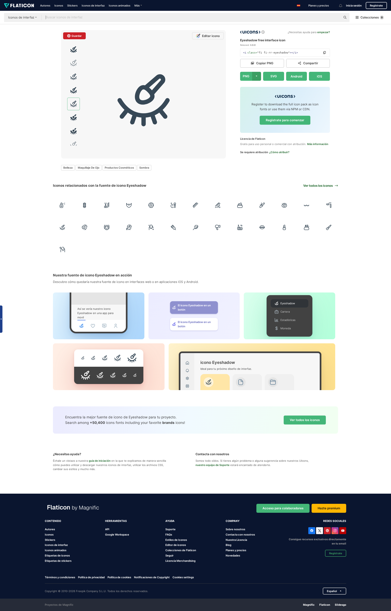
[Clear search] (336, 17)
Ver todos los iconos (305, 420)
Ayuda (170, 521)
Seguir (169, 555)
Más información (317, 144)
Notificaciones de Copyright (152, 577)
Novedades (233, 555)
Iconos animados (119, 5)
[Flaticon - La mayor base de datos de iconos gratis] (19, 5)
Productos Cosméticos (119, 167)
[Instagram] (335, 530)
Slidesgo (340, 604)
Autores (45, 5)
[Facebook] (311, 530)
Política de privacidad (91, 577)
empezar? (323, 32)
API (107, 529)
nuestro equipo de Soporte (213, 465)
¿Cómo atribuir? (279, 152)
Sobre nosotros (235, 529)
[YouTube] (342, 530)
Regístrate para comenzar (285, 120)
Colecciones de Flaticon (180, 550)
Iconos (58, 5)
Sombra (144, 167)
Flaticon (324, 604)
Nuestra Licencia (236, 539)
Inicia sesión (354, 5)
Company (232, 521)
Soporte (170, 529)
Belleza (67, 167)
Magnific (309, 604)
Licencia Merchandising (180, 560)
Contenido (53, 521)
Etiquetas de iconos (57, 555)
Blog (228, 545)
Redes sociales (334, 521)
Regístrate (376, 5)
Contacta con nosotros (240, 534)
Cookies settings (183, 577)
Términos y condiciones (60, 577)
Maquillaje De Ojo (88, 167)
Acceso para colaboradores (282, 508)
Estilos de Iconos (176, 539)
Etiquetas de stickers (58, 560)
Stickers (72, 5)
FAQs (168, 534)
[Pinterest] (327, 530)
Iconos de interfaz (93, 5)
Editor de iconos (175, 545)
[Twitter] (319, 530)
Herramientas (116, 521)
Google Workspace (117, 534)
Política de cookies (119, 577)
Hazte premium (329, 508)
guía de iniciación (100, 460)
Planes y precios (318, 5)
